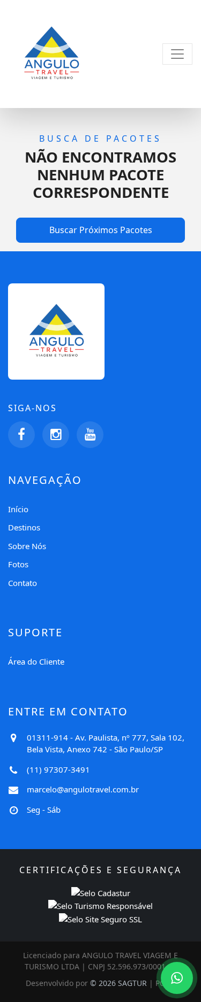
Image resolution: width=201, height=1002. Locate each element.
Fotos (18, 564)
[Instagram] (55, 434)
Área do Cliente (36, 661)
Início (18, 509)
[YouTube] (90, 434)
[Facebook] (21, 434)
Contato (22, 582)
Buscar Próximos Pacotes (100, 230)
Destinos (24, 527)
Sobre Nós (27, 546)
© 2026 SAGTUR (118, 983)
